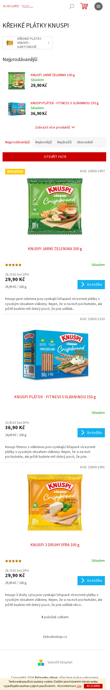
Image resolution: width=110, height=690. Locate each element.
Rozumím (93, 686)
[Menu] (98, 6)
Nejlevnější (43, 142)
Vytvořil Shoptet (60, 662)
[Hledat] (72, 6)
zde (78, 686)
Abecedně (85, 142)
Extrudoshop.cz (55, 636)
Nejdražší (64, 142)
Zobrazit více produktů (52, 127)
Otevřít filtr (55, 156)
